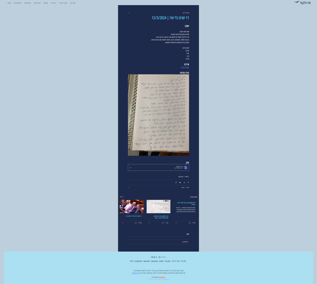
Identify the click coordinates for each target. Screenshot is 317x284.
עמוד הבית (183, 261)
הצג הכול (121, 196)
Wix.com (166, 279)
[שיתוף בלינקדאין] (180, 182)
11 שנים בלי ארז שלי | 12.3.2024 (134, 216)
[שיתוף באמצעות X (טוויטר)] (184, 182)
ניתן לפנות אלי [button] (136, 273)
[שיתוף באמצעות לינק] (176, 182)
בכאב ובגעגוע (180, 176)
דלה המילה (187, 176)
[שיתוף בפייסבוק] (188, 182)
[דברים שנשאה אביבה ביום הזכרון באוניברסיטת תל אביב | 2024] (158, 206)
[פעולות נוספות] (129, 13)
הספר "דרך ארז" (175, 261)
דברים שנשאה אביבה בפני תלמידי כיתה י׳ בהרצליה (186, 203)
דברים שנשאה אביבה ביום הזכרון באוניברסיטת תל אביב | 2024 (161, 217)
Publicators (162, 277)
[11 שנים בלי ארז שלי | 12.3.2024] (132, 206)
